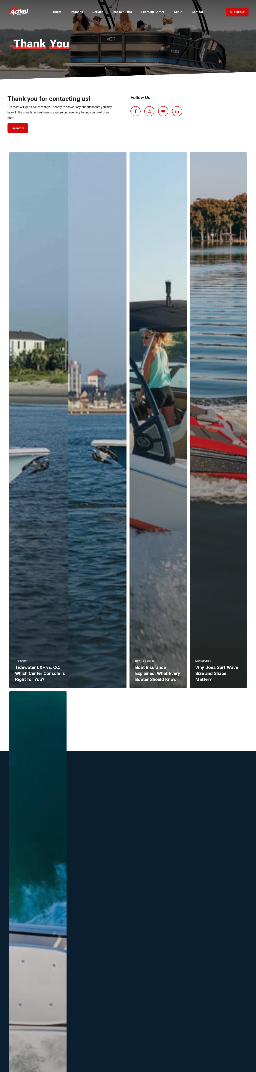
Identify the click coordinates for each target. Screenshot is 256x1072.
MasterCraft (203, 660)
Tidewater (21, 660)
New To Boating (145, 660)
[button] (17, 128)
